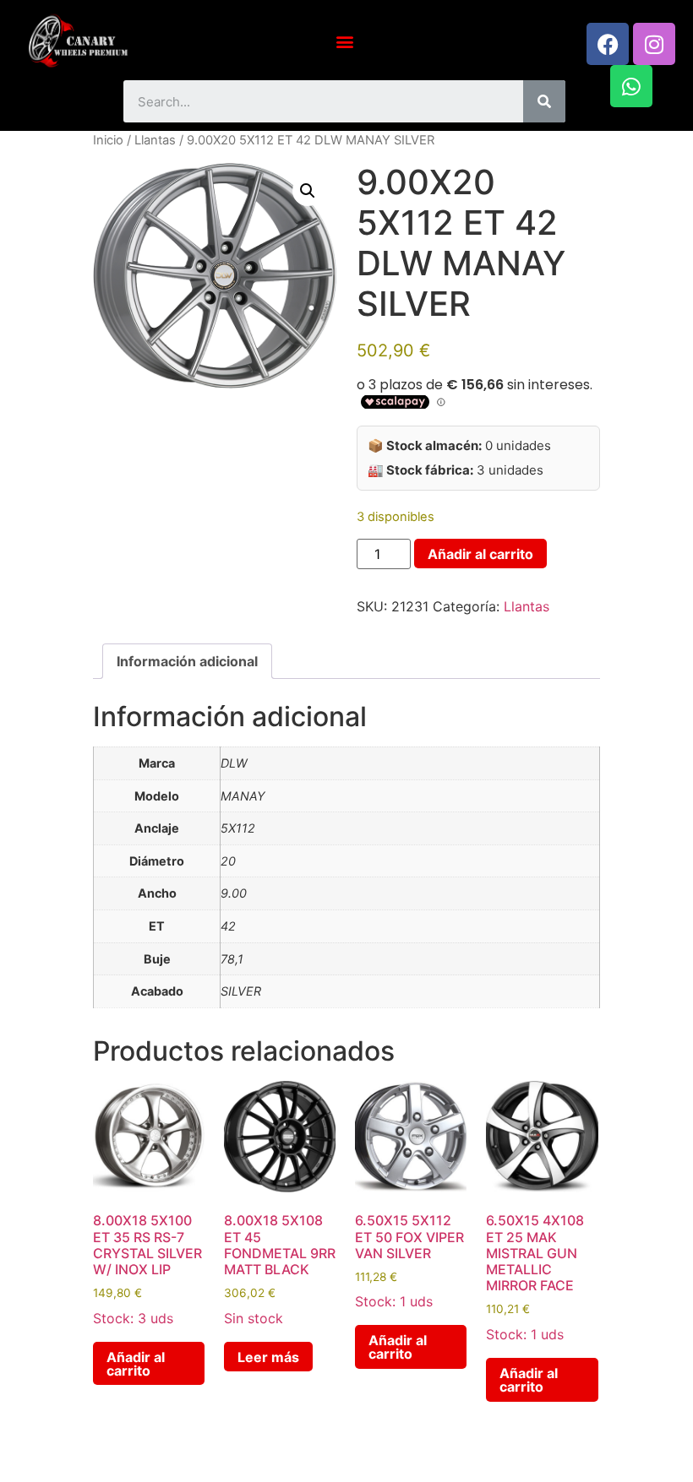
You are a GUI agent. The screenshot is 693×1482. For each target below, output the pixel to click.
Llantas (155, 140)
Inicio (108, 140)
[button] (344, 41)
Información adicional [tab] (187, 661)
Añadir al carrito (480, 554)
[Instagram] (654, 44)
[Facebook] (608, 44)
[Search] (544, 101)
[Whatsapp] (631, 86)
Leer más (268, 1357)
